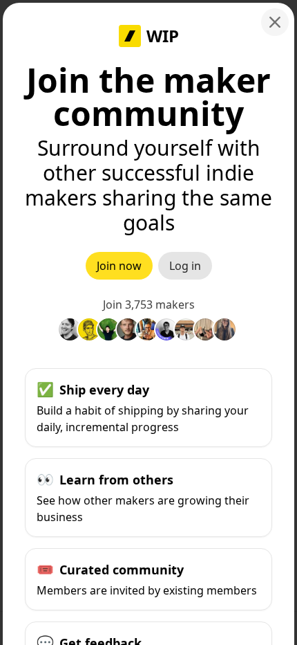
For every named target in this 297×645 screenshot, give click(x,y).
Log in (185, 265)
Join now (119, 265)
